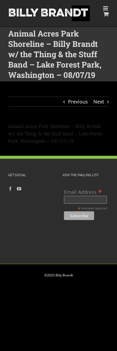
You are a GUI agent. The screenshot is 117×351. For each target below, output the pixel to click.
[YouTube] (19, 189)
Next (98, 101)
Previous (78, 101)
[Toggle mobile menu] (106, 8)
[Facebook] (10, 189)
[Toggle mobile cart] (106, 14)
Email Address (83, 191)
